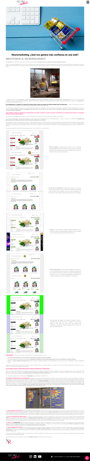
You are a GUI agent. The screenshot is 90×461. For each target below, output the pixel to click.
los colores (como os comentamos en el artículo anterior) (36, 372)
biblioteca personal (33, 436)
